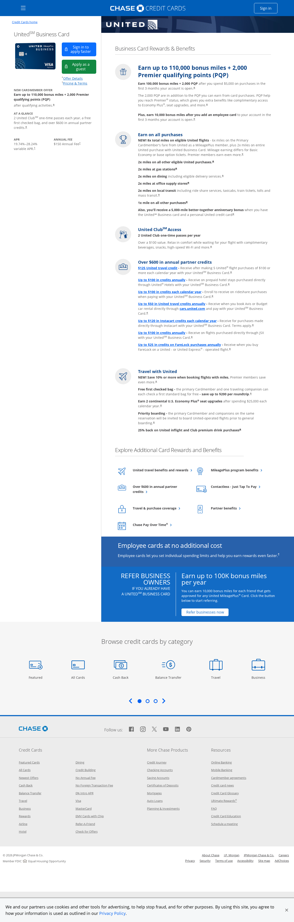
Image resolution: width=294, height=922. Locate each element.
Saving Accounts (158, 778)
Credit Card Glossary (225, 793)
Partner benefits (235, 508)
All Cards (78, 677)
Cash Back (121, 677)
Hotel (22, 831)
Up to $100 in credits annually (161, 280)
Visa (78, 801)
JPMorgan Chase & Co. (259, 855)
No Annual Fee (86, 778)
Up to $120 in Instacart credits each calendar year (177, 321)
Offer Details (73, 78)
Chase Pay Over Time (161, 524)
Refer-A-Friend (85, 824)
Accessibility (245, 861)
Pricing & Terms (75, 83)
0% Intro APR (84, 793)
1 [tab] (139, 701)
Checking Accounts (160, 770)
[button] (286, 910)
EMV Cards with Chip (90, 816)
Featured (36, 677)
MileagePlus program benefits (239, 470)
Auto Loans (155, 801)
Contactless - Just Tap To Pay (239, 486)
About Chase (210, 855)
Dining (80, 762)
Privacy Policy (112, 913)
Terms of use (224, 861)
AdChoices (282, 861)
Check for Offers (87, 831)
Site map (264, 861)
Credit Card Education (226, 816)
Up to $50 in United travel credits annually (171, 304)
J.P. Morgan (231, 855)
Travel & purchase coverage (161, 508)
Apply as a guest (84, 66)
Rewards (25, 816)
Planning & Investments (163, 808)
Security (205, 861)
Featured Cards (29, 762)
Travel (217, 677)
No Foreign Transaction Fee (94, 785)
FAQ (214, 808)
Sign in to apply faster (83, 49)
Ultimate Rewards (224, 801)
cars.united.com (192, 308)
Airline (23, 824)
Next (164, 701)
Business (259, 677)
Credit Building (86, 770)
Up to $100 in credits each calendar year (169, 292)
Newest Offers (28, 778)
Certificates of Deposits (162, 785)
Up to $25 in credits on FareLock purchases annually (179, 344)
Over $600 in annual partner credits (155, 489)
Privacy (190, 861)
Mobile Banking (221, 770)
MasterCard (84, 808)
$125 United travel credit (157, 268)
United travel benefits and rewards (161, 470)
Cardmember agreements (228, 778)
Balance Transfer (168, 677)
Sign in (268, 8)
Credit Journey (157, 762)
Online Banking (221, 762)
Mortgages (154, 793)
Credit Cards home (24, 22)
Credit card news (222, 785)
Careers (284, 855)
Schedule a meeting (224, 824)
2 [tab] (147, 701)
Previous (130, 701)
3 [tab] (155, 701)
